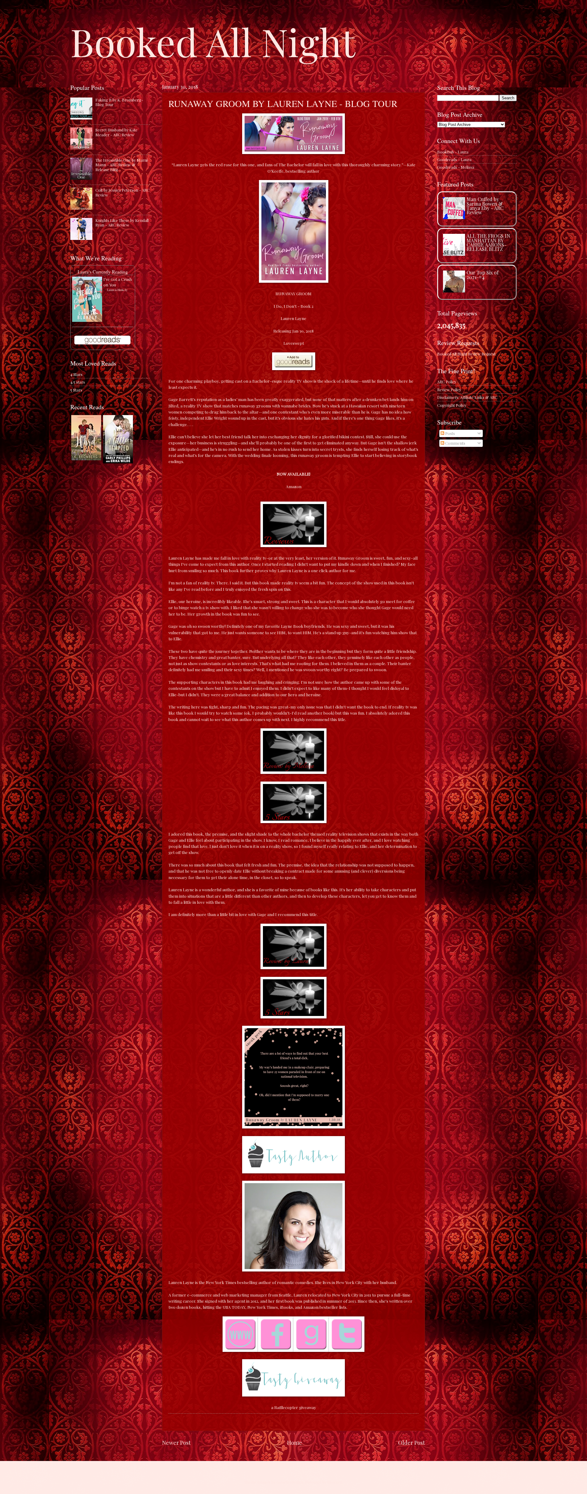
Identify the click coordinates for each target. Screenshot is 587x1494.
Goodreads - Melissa (455, 167)
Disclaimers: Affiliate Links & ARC (467, 397)
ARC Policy (446, 381)
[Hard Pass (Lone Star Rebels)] (86, 458)
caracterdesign (289, 1482)
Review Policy (449, 389)
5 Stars (76, 389)
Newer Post (176, 1442)
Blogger (334, 1482)
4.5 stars (77, 382)
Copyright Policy (451, 405)
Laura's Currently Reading (103, 272)
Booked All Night (212, 41)
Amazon (293, 486)
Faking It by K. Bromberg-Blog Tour (119, 102)
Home (294, 1442)
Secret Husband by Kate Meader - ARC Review (116, 132)
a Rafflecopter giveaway (293, 1407)
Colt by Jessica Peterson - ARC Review (122, 192)
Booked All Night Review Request (466, 353)
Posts (449, 433)
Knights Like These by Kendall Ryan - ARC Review (122, 222)
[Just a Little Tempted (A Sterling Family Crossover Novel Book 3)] (118, 461)
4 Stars (76, 374)
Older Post (411, 1442)
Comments (454, 443)
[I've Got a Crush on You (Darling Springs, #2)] (87, 320)
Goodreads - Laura (454, 159)
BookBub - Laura (452, 151)
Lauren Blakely (117, 290)
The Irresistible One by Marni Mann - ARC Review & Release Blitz (121, 164)
